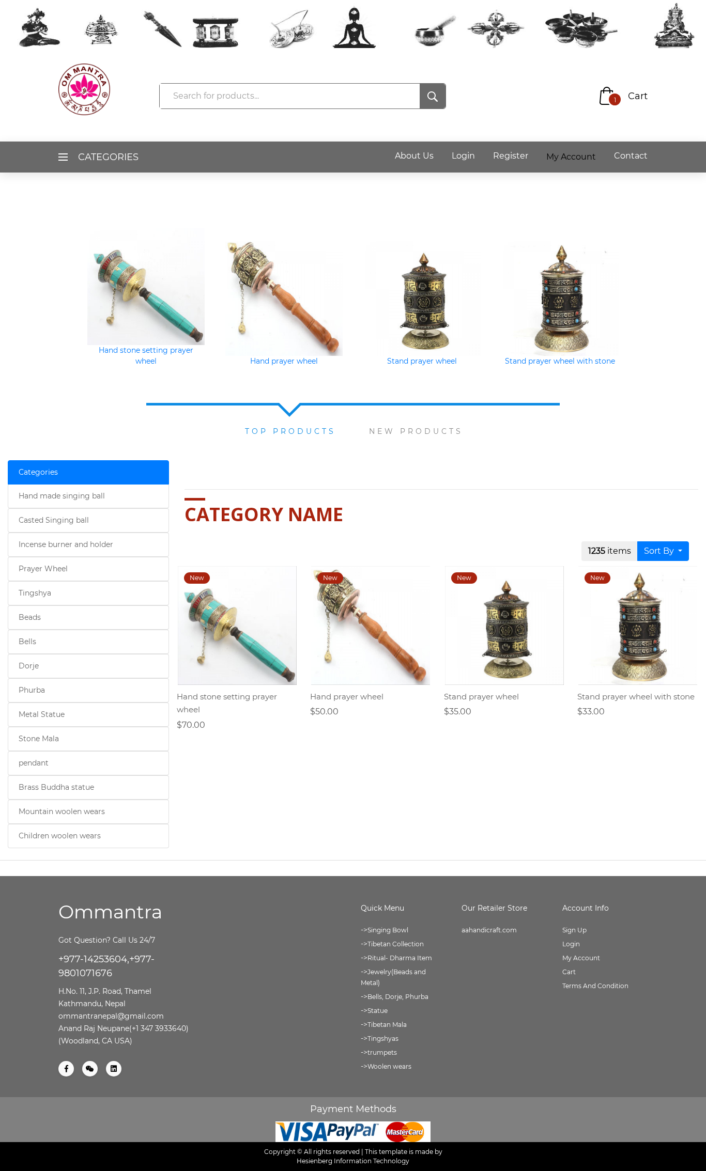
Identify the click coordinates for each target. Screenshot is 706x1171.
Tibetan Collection (395, 944)
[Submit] (433, 96)
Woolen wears (389, 1066)
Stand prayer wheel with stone (560, 361)
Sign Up (574, 930)
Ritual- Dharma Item (399, 958)
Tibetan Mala (387, 1024)
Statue (377, 1010)
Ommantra (110, 911)
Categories (38, 472)
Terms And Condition (595, 986)
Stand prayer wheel (422, 361)
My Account (581, 958)
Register (510, 156)
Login (463, 156)
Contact (631, 156)
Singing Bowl (387, 930)
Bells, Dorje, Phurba (397, 997)
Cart (638, 96)
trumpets (382, 1052)
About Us (414, 156)
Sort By (660, 551)
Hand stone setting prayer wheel (146, 356)
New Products (416, 431)
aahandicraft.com (489, 930)
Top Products (290, 431)
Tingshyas (382, 1038)
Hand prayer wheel (284, 361)
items (609, 551)
